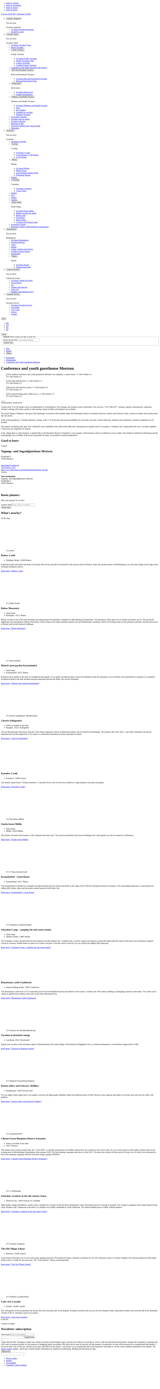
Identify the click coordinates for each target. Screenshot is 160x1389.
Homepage (10, 358)
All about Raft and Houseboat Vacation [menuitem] (31, 79)
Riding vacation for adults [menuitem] (26, 213)
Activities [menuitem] (10, 131)
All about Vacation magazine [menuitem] (22, 29)
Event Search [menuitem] (16, 283)
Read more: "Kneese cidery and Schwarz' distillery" (21, 1101)
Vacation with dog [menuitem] (18, 121)
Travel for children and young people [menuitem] (25, 126)
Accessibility (11, 1363)
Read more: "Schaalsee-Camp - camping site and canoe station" (26, 947)
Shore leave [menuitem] (16, 83)
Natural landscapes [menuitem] (23, 267)
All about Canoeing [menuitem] (24, 188)
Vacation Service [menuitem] (13, 294)
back (4, 319)
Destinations (11, 360)
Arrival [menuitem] (14, 312)
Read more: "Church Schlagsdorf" (14, 738)
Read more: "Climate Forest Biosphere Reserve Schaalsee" (24, 1159)
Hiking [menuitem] (14, 160)
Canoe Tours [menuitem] (21, 191)
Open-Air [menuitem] (15, 289)
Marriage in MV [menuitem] (17, 124)
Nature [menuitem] (14, 256)
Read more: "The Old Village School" (16, 1264)
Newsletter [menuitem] (15, 307)
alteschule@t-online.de (10, 465)
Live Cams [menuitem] (15, 310)
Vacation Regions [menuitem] (18, 242)
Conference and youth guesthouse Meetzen (23, 362)
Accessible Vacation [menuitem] (19, 117)
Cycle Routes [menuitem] (21, 157)
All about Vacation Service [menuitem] (21, 305)
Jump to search (12, 8)
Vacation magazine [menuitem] (14, 19)
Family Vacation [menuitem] (18, 50)
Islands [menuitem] (13, 247)
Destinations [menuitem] (11, 229)
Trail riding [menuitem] (20, 218)
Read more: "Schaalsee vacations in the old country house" (24, 1211)
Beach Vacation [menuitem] (17, 47)
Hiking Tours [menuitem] (21, 171)
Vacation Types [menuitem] (12, 34)
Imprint (9, 1361)
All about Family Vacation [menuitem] (26, 59)
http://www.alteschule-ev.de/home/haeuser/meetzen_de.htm (24, 470)
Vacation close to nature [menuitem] (20, 119)
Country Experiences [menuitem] (24, 94)
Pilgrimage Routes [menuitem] (23, 175)
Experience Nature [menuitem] (18, 224)
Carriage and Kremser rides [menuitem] (27, 222)
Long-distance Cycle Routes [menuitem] (27, 155)
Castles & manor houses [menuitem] (20, 251)
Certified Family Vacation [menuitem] (26, 65)
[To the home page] (16, 14)
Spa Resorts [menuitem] (15, 254)
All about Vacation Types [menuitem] (21, 45)
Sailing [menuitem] (13, 197)
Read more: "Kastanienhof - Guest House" (18, 892)
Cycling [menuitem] (14, 144)
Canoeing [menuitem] (15, 180)
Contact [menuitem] (14, 314)
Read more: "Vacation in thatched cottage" (17, 1049)
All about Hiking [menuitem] (22, 168)
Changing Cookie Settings (16, 1365)
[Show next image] (4, 401)
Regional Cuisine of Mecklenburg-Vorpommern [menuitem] (30, 227)
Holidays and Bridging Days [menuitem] (22, 292)
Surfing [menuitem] (14, 193)
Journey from (6, 505)
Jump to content (12, 3)
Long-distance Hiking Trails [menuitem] (27, 173)
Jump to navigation (13, 5)
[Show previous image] (2, 401)
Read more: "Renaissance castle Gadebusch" (18, 998)
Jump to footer (11, 10)
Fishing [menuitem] (14, 177)
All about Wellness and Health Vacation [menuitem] (31, 106)
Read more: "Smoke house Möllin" (15, 839)
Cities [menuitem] (13, 245)
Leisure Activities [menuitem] (23, 63)
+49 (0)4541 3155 (8, 468)
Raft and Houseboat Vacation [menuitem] (22, 70)
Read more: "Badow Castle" (12, 571)
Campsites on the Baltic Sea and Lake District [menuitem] (29, 68)
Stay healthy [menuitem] (21, 110)
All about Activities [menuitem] (18, 141)
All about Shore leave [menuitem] (24, 92)
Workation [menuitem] (15, 128)
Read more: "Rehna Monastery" (13, 628)
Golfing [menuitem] (14, 200)
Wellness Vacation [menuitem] (23, 115)
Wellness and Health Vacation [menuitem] (23, 97)
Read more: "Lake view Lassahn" (14, 1317)
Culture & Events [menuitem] (13, 270)
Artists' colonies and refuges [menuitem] (22, 249)
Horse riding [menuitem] (16, 202)
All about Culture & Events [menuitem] (22, 280)
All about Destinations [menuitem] (20, 240)
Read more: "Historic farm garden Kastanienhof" (20, 683)
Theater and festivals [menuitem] (19, 287)
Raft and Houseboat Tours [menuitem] (26, 81)
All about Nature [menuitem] (22, 265)
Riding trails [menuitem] (21, 215)
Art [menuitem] (12, 285)
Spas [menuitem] (18, 108)
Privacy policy (11, 1358)
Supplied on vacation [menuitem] (24, 112)
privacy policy (6, 1349)
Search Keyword (9, 340)
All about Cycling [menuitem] (23, 153)
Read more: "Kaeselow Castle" (13, 787)
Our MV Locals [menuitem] (17, 32)
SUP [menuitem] (13, 195)
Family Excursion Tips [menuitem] (25, 61)
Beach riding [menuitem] (21, 220)
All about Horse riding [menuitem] (25, 211)
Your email (6, 1334)
